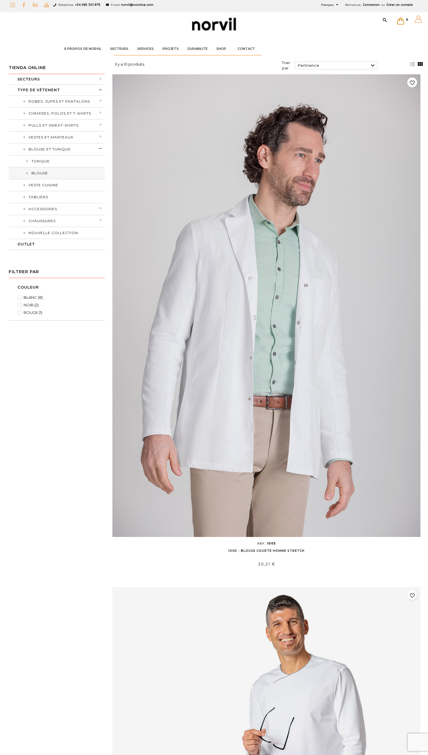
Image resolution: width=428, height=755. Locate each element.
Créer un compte (399, 5)
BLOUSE (39, 173)
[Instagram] (14, 5)
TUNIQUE (40, 161)
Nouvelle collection (53, 233)
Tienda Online (27, 67)
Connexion (371, 5)
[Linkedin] (36, 5)
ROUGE (33, 312)
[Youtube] (48, 5)
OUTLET (26, 244)
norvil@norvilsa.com (137, 5)
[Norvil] (214, 24)
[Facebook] (25, 5)
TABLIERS (38, 197)
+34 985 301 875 (87, 5)
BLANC (33, 297)
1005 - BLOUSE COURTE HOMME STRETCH (266, 551)
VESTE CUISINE (43, 185)
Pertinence (337, 65)
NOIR (31, 305)
